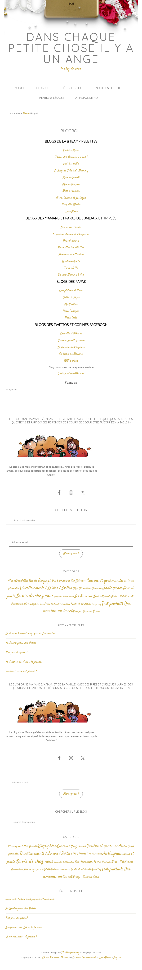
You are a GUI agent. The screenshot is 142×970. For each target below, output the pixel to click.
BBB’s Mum (71, 361)
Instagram (113, 587)
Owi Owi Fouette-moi (71, 373)
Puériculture (65, 604)
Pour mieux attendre (71, 254)
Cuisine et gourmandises (107, 581)
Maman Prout (71, 177)
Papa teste (71, 318)
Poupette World (71, 204)
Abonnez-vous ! (71, 554)
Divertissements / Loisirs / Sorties (46, 588)
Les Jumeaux (84, 596)
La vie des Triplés (71, 227)
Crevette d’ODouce (71, 333)
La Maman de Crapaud (71, 347)
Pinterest (55, 604)
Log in (117, 957)
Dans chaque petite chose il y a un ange (71, 48)
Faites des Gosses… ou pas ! (71, 157)
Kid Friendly (71, 164)
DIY (75, 588)
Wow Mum (71, 211)
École (96, 611)
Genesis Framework (84, 957)
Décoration (85, 588)
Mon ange (30, 604)
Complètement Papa (71, 290)
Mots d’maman (71, 191)
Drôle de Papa (71, 297)
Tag (99, 604)
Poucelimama (71, 241)
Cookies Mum (71, 150)
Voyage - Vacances (82, 611)
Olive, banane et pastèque (71, 198)
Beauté (33, 580)
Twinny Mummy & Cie (71, 275)
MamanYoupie (71, 184)
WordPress (105, 957)
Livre (97, 596)
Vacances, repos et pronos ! (21, 671)
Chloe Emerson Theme (55, 957)
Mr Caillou (71, 304)
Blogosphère (47, 580)
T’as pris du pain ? (17, 652)
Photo (47, 604)
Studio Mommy (70, 952)
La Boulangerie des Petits (21, 643)
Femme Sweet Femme (71, 340)
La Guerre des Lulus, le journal (24, 662)
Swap (94, 604)
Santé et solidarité (81, 604)
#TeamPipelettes (18, 580)
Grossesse (97, 588)
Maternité (106, 596)
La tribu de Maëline (71, 354)
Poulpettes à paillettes (71, 247)
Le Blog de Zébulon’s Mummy (71, 171)
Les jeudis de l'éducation (64, 596)
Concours (63, 580)
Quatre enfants (71, 261)
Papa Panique (71, 311)
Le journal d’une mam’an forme (71, 234)
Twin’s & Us (71, 268)
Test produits (113, 604)
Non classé (40, 604)
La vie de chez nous (35, 596)
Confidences (78, 580)
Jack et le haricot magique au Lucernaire (30, 633)
